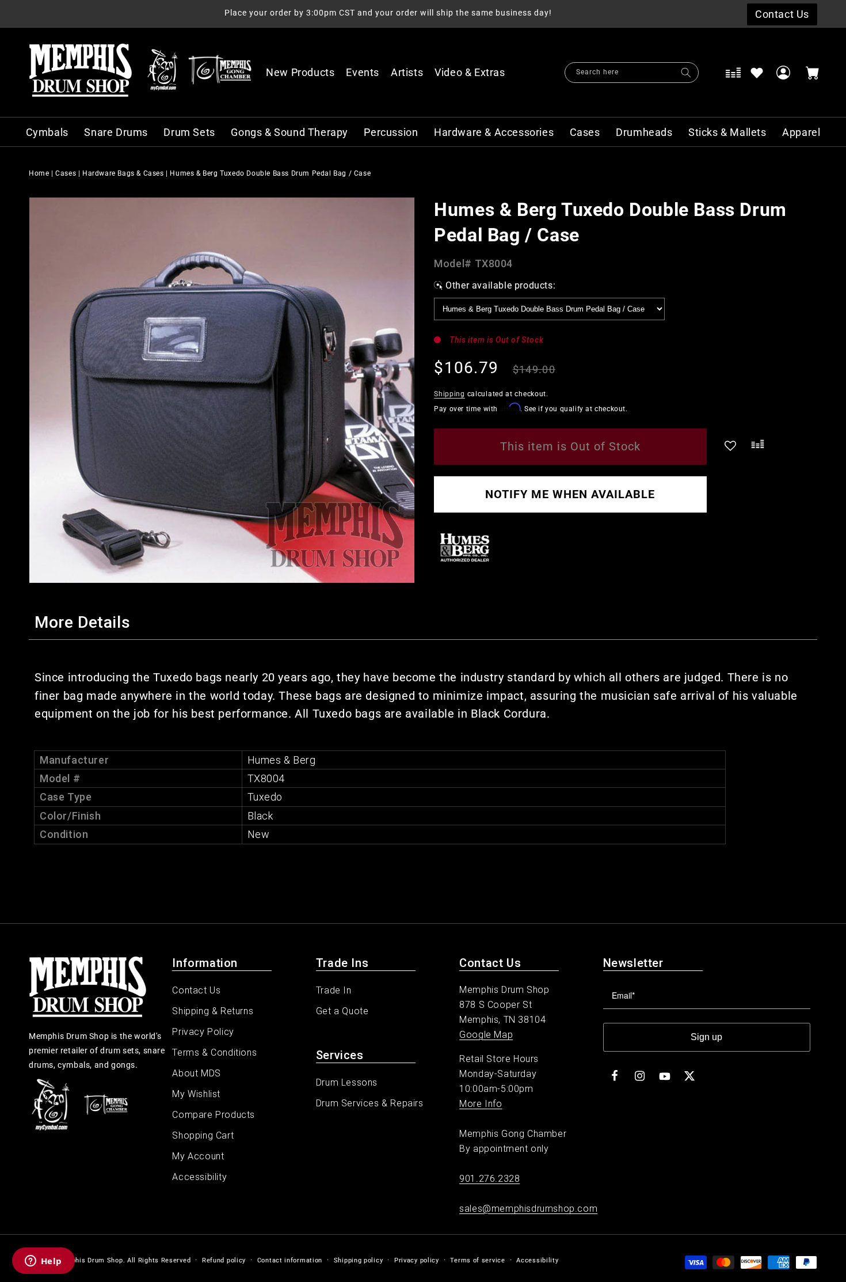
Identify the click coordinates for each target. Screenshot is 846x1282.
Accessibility (199, 1176)
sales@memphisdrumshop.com (528, 1208)
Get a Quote (342, 1011)
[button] (476, 72)
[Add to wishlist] (757, 72)
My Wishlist (196, 1093)
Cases (65, 173)
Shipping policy (358, 1260)
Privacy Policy (203, 1031)
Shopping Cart (203, 1135)
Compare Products (213, 1114)
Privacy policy (416, 1260)
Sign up (706, 1037)
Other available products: (500, 285)
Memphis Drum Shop (89, 1260)
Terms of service (477, 1260)
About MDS (196, 1073)
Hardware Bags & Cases (123, 173)
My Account (198, 1156)
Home (39, 173)
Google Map (486, 1034)
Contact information (289, 1260)
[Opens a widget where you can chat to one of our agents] (43, 1261)
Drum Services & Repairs (370, 1103)
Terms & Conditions (214, 1052)
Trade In (334, 990)
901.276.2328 (489, 1178)
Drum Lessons (347, 1082)
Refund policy (224, 1260)
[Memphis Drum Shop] (162, 72)
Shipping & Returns (212, 1011)
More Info (480, 1103)
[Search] (686, 72)
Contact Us (196, 990)
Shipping (449, 394)
